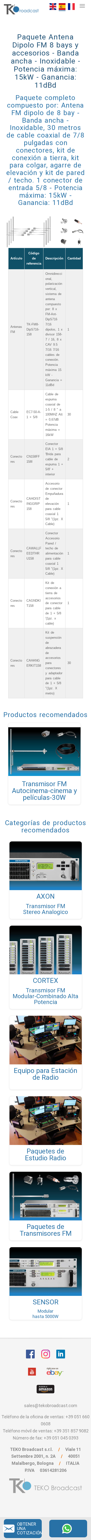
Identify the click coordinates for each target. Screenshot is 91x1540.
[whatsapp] (68, 1528)
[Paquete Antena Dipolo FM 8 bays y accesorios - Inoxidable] (62, 6)
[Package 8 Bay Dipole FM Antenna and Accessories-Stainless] (53, 6)
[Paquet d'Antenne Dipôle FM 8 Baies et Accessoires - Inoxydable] (71, 6)
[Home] (22, 9)
